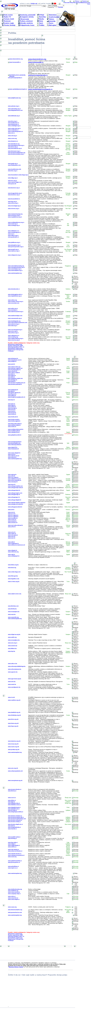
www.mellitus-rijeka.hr (14, 425)
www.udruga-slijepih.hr (14, 500)
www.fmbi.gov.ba (13, 576)
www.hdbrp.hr (12, 395)
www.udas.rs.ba (12, 663)
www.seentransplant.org (15, 273)
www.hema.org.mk (13, 723)
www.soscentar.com (13, 303)
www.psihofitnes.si (13, 866)
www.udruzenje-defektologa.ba (16, 666)
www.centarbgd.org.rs (14, 125)
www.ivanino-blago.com (15, 182)
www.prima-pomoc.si (14, 862)
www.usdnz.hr (12, 533)
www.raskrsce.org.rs (14, 251)
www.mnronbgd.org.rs (14, 205)
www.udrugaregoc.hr (14, 497)
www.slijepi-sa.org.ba (14, 634)
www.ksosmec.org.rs (14, 194)
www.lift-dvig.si (12, 838)
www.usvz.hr (11, 536)
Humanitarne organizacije (15, 348)
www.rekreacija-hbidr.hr (14, 444)
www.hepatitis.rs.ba (13, 578)
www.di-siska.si (12, 810)
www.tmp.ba (11, 651)
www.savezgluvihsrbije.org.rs (16, 267)
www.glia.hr (11, 391)
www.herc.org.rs (12, 170)
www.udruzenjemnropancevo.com (17, 322)
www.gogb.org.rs (13, 163)
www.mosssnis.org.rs (14, 215)
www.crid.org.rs (12, 135)
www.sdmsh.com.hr (13, 455)
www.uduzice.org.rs (13, 324)
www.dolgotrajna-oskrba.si (15, 811)
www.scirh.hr (11, 454)
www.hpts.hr (11, 404)
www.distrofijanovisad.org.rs (16, 145)
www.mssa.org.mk (13, 744)
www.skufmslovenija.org (15, 889)
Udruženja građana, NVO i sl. (16, 347)
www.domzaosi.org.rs (14, 151)
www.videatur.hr (12, 550)
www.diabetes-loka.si (14, 803)
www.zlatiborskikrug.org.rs (15, 338)
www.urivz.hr (11, 532)
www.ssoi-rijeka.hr (13, 477)
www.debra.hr (12, 375)
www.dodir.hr (12, 381)
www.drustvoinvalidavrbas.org (16, 152)
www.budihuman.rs (13, 122)
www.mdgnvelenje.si (14, 845)
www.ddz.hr (11, 374)
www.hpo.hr (11, 399)
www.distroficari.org (13, 144)
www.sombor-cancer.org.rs (15, 301)
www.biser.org (12, 567)
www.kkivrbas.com (13, 606)
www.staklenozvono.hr (14, 479)
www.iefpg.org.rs (13, 178)
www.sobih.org (12, 637)
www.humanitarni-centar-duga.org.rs (18, 174)
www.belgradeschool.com (15, 110)
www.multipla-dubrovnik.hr (15, 429)
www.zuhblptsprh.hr (13, 556)
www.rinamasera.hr (13, 448)
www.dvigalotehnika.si (14, 827)
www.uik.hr (11, 509)
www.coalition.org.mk (14, 700)
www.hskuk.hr (12, 406)
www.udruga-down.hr (14, 490)
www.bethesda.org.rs (14, 115)
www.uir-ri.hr (11, 513)
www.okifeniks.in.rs (13, 230)
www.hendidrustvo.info (14, 169)
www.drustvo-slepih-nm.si (15, 824)
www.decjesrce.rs (13, 141)
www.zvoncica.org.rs (14, 340)
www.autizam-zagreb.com (15, 368)
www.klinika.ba (12, 608)
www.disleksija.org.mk (14, 715)
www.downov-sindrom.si (15, 815)
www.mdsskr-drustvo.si (14, 853)
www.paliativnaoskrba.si (15, 860)
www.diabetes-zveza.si (14, 804)
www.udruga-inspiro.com (15, 493)
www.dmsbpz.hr (12, 380)
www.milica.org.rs (13, 203)
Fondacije (11, 351)
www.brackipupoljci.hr (14, 369)
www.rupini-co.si (13, 868)
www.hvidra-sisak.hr (13, 419)
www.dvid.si (11, 825)
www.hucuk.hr (12, 412)
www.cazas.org (12, 907)
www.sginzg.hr (12, 474)
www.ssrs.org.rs (12, 643)
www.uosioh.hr (12, 521)
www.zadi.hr (11, 554)
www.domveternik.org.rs (15, 148)
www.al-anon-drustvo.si (14, 789)
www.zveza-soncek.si (14, 892)
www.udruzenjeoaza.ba (14, 669)
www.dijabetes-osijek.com (15, 378)
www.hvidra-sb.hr (13, 416)
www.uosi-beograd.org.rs (15, 329)
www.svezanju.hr (13, 481)
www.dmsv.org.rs (13, 146)
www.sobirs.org (12, 300)
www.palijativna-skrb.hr (14, 435)
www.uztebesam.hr (13, 543)
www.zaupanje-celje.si (14, 893)
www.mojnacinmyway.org (15, 214)
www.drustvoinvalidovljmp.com (17, 818)
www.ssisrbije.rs (12, 310)
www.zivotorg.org (13, 337)
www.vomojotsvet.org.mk (15, 780)
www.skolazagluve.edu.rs (15, 294)
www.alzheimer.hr (13, 358)
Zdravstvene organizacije (15, 344)
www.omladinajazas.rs (14, 232)
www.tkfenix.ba (12, 648)
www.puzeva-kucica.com (15, 912)
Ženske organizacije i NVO (15, 345)
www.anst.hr (11, 364)
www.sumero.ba (12, 645)
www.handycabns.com (14, 165)
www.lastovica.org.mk (14, 741)
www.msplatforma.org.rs (15, 217)
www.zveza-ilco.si (13, 898)
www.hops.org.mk (13, 726)
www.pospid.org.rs (13, 249)
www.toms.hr (11, 484)
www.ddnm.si (12, 800)
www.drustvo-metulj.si (14, 821)
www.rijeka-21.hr (12, 447)
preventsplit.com (16, 443)
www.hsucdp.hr (12, 408)
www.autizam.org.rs (13, 106)
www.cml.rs (11, 133)
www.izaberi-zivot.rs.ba (14, 593)
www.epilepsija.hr (13, 389)
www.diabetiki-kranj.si (14, 807)
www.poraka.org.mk (13, 749)
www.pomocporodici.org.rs (15, 246)
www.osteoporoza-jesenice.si (16, 855)
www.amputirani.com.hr (15, 360)
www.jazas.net (12, 183)
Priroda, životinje (9, 25)
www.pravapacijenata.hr (14, 441)
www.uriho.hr (12, 526)
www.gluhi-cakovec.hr (14, 392)
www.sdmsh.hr (12, 457)
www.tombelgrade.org (14, 321)
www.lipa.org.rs (12, 201)
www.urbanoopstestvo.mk (15, 771)
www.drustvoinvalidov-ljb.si (16, 817)
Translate (60, 7)
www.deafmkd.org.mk (14, 712)
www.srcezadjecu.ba (14, 640)
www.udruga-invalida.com (15, 486)
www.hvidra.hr (12, 414)
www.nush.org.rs (13, 224)
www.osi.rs (11, 234)
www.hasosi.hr (12, 394)
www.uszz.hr (11, 538)
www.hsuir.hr (11, 409)
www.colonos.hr (12, 371)
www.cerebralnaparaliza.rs (15, 131)
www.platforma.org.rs (14, 242)
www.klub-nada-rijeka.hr (15, 423)
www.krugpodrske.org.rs (15, 193)
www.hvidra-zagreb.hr (14, 421)
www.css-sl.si (12, 797)
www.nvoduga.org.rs (14, 225)
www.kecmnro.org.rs (14, 187)
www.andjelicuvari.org (14, 98)
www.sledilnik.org (13, 890)
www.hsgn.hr (11, 405)
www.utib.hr (11, 542)
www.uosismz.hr (12, 522)
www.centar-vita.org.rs (14, 128)
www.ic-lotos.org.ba (13, 581)
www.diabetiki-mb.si (13, 809)
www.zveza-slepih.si (13, 899)
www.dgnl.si (11, 801)
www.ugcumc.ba (12, 672)
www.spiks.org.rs (13, 308)
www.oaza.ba (11, 614)
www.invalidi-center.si (14, 837)
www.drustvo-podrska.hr (15, 384)
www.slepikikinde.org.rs (15, 296)
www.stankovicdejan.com (15, 315)
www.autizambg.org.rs (14, 108)
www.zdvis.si (11, 896)
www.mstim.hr (12, 426)
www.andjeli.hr (12, 361)
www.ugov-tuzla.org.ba (14, 678)
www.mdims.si (12, 846)
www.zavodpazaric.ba (14, 687)
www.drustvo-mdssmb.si (15, 820)
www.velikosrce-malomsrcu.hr (16, 545)
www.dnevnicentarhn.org (15, 909)
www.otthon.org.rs (13, 235)
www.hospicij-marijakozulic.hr (16, 397)
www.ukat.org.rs (12, 325)
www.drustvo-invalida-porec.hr (16, 382)
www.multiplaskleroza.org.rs (16, 222)
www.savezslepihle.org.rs (15, 270)
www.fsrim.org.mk (13, 719)
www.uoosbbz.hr (13, 518)
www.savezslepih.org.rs (14, 269)
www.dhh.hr (11, 377)
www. (9, 443)
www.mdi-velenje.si (13, 849)
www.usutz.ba (12, 684)
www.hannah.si (12, 828)
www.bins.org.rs (12, 121)
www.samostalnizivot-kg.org (16, 266)
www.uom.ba (11, 681)
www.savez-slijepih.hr (14, 453)
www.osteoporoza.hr (14, 432)
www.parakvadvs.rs (13, 237)
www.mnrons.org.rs (13, 208)
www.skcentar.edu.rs (14, 289)
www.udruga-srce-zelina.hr (15, 504)
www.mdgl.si (11, 844)
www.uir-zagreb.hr (13, 515)
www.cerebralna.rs (13, 130)
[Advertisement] (41, 951)
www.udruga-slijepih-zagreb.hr (16, 502)
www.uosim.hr (12, 519)
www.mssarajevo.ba (13, 611)
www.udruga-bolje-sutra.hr (15, 487)
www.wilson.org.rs (13, 332)
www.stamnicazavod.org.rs (15, 311)
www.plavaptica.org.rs (14, 245)
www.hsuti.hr (11, 411)
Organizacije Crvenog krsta (15, 349)
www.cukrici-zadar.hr (14, 372)
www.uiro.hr (11, 512)
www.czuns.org (12, 138)
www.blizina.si (12, 790)
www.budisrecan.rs (13, 124)
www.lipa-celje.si (13, 842)
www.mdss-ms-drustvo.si (15, 851)
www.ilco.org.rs (12, 180)
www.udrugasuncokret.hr (15, 507)
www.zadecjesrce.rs (13, 335)
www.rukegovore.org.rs (14, 255)
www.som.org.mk (13, 768)
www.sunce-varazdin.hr (14, 480)
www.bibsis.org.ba (13, 564)
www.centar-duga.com (14, 572)
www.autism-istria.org (14, 366)
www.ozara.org (12, 856)
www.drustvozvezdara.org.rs (16, 154)
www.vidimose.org (13, 551)
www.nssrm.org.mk (13, 746)
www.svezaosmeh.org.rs (15, 318)
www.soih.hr (11, 476)
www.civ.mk (11, 697)
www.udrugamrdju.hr (14, 494)
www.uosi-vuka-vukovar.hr (15, 525)
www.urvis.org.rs (13, 331)
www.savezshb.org (13, 617)
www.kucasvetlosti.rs (14, 199)
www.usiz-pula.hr (13, 535)
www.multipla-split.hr (14, 430)
